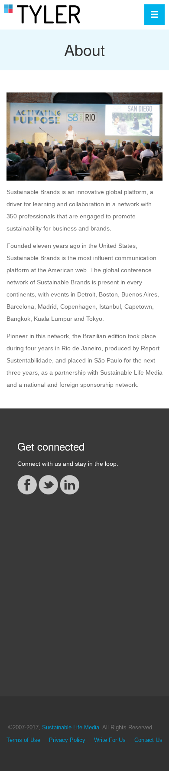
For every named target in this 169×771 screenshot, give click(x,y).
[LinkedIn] (69, 484)
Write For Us (110, 740)
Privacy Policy (67, 740)
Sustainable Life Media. (71, 728)
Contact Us (148, 740)
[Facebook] (27, 484)
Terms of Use (23, 740)
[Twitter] (48, 484)
